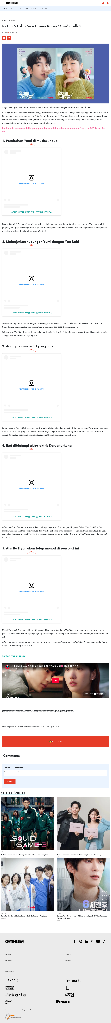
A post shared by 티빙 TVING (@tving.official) (31, 212)
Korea (4, 20)
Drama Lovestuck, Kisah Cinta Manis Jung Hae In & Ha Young (79, 855)
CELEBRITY (33, 9)
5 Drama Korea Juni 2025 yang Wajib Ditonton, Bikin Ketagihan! (24, 855)
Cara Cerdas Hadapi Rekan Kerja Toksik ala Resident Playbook (24, 916)
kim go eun (10, 726)
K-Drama (12, 20)
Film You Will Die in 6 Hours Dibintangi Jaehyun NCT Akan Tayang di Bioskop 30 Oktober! (82, 917)
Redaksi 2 (3, 857)
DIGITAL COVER (43, 9)
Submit (9, 781)
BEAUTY (18, 9)
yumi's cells (55, 726)
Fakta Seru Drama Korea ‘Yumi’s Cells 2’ (37, 726)
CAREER (12, 9)
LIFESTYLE (25, 9)
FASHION (4, 9)
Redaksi (6, 32)
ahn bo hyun (19, 726)
